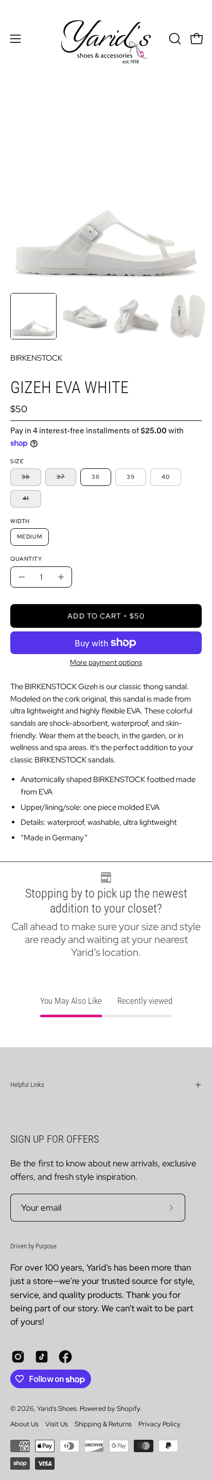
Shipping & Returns (103, 1424)
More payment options (106, 662)
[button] (174, 38)
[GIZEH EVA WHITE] (33, 316)
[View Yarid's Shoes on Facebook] (65, 1356)
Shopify (128, 1408)
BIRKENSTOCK (36, 358)
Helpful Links (27, 1084)
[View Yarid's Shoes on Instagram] (18, 1356)
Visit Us (56, 1424)
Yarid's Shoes (57, 1408)
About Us (24, 1424)
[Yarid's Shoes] (106, 39)
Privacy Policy (159, 1424)
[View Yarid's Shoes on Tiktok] (41, 1356)
